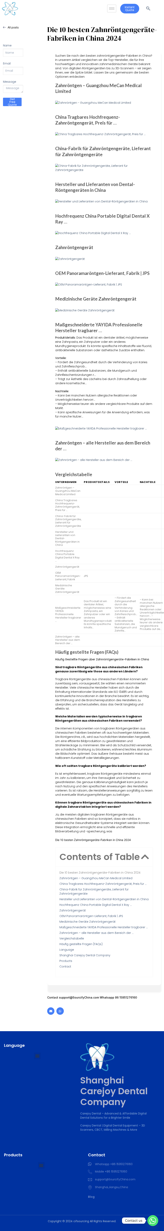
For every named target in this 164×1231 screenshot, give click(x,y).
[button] (145, 856)
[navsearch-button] (148, 9)
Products (65, 961)
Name (7, 45)
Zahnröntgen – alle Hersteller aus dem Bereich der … (96, 933)
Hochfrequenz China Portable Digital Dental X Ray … (95, 905)
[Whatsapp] (60, 1011)
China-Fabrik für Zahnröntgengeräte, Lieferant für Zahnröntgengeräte (94, 891)
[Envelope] (50, 1011)
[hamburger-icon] (111, 8)
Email (7, 63)
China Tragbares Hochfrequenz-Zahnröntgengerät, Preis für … (103, 884)
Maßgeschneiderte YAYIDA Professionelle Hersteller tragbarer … (103, 927)
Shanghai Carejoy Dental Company (84, 955)
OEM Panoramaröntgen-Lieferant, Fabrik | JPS (91, 916)
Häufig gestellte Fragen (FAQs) (81, 944)
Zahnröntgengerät (72, 910)
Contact (65, 966)
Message (9, 82)
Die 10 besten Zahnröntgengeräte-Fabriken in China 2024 (99, 873)
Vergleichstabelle (71, 938)
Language (66, 950)
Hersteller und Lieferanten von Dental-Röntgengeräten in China (104, 899)
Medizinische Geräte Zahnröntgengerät (87, 922)
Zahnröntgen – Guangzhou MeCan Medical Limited (95, 878)
